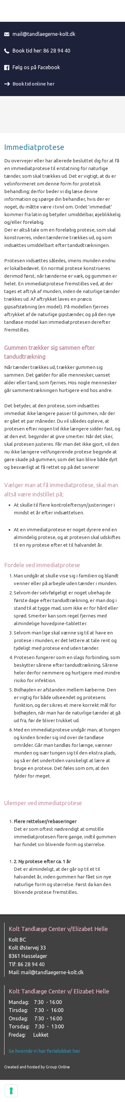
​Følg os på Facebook (36, 67)
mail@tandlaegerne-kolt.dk (44, 34)
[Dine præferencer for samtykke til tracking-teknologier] (11, 1091)
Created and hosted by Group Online (37, 1067)
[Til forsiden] (62, 114)
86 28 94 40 (56, 50)
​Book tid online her (33, 83)
